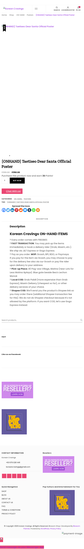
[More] (38, 210)
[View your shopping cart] (78, 8)
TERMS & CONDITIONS (11, 510)
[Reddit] (21, 210)
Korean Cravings (25, 526)
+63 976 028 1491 (13, 462)
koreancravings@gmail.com (18, 467)
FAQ (3, 506)
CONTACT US (7, 502)
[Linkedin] (12, 210)
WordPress (45, 528)
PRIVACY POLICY (8, 513)
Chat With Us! (13, 191)
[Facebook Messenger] (25, 210)
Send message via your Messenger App (22, 547)
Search (80, 320)
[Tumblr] (29, 210)
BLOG (4, 495)
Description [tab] (42, 219)
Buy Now (17, 180)
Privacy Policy (55, 528)
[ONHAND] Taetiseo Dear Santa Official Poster (28, 202)
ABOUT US (6, 498)
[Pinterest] (16, 210)
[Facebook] (4, 210)
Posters (27, 199)
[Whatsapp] (34, 210)
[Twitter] (8, 210)
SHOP (4, 491)
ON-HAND (18, 199)
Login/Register (68, 10)
